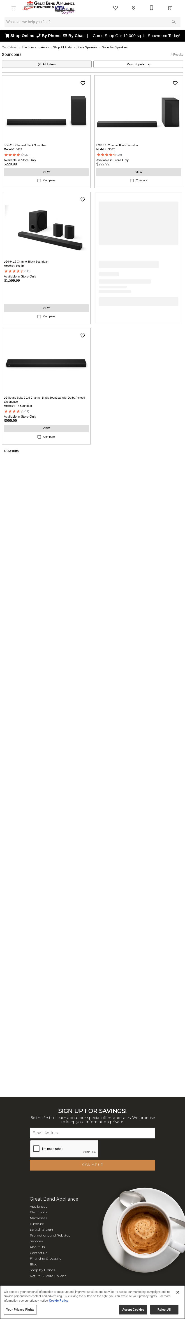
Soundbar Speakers (115, 47)
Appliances (38, 1206)
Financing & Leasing (46, 1258)
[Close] (178, 1292)
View (46, 172)
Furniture (37, 1224)
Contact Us (38, 1253)
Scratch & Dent (41, 1229)
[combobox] (138, 64)
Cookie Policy (58, 1300)
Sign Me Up (92, 1165)
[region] (92, 1302)
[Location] (133, 7)
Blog (33, 1264)
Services (36, 1241)
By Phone (52, 35)
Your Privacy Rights (20, 1309)
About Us (37, 1247)
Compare (49, 180)
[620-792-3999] (151, 7)
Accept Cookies (133, 1309)
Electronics (29, 47)
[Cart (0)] (169, 7)
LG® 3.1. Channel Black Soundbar (117, 145)
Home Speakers (86, 47)
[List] (115, 7)
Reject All (164, 1309)
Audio (45, 47)
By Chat (75, 35)
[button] (13, 7)
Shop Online (23, 35)
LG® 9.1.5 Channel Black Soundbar (26, 261)
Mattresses (38, 1218)
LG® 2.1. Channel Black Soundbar (25, 145)
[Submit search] (174, 22)
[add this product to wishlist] (82, 83)
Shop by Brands (42, 1270)
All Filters (49, 64)
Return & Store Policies (48, 1276)
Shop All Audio (62, 47)
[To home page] (49, 8)
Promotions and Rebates (50, 1235)
